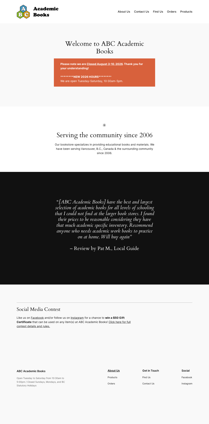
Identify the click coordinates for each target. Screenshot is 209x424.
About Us (114, 370)
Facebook (37, 317)
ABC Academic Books (31, 371)
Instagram (77, 317)
